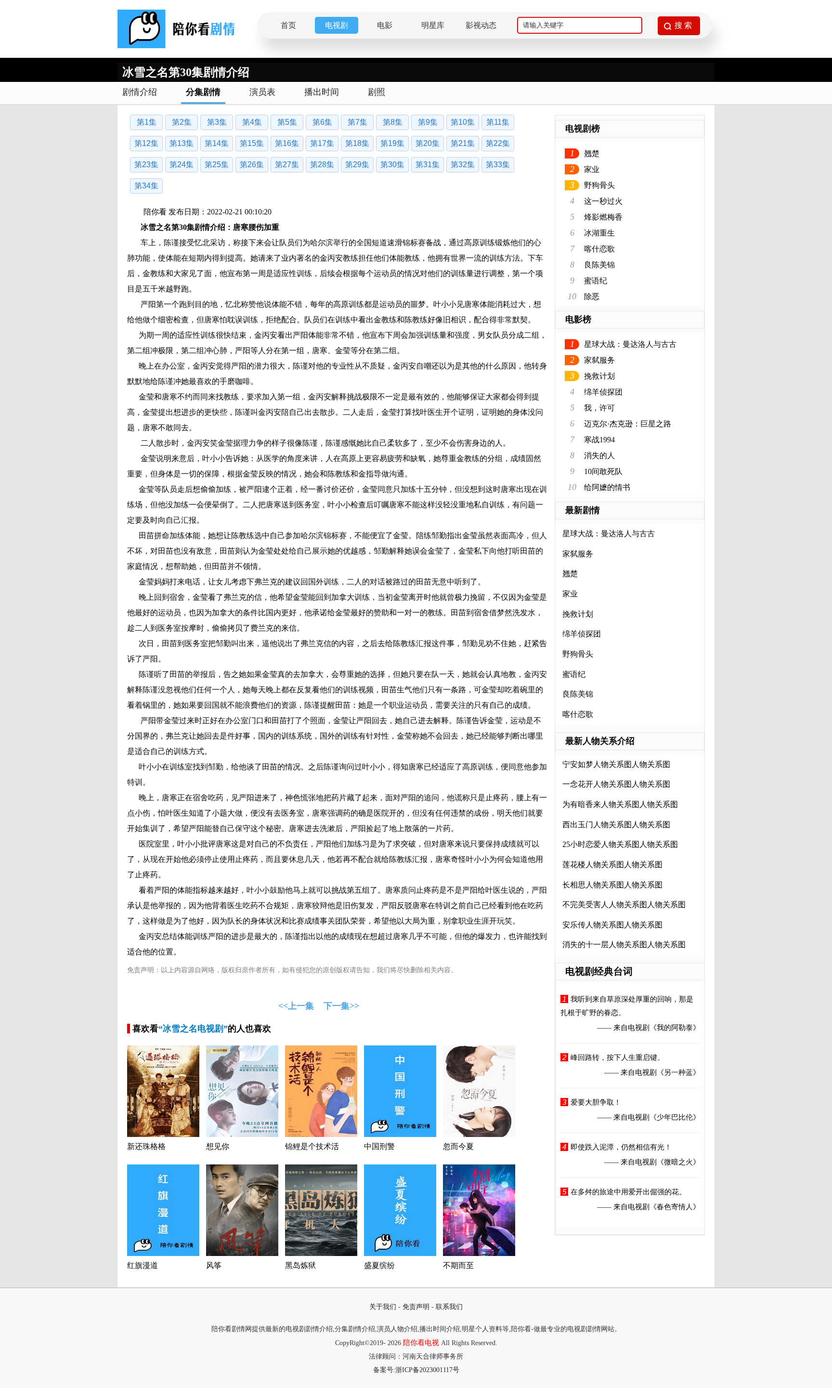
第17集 (322, 143)
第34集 (146, 186)
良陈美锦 (599, 265)
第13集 (181, 143)
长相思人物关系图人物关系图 (612, 885)
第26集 (252, 164)
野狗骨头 (599, 185)
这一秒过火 (603, 201)
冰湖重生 (599, 233)
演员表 (262, 92)
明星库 (432, 25)
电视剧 (336, 25)
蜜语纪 (595, 281)
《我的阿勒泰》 (675, 1027)
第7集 (357, 122)
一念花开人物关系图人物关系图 (616, 784)
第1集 (146, 122)
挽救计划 (599, 376)
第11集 (497, 122)
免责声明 (416, 1306)
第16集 (287, 143)
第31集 (428, 164)
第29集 (357, 164)
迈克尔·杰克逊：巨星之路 (627, 424)
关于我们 (382, 1306)
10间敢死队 (603, 471)
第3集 (217, 122)
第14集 (217, 143)
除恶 (591, 296)
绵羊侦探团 (603, 392)
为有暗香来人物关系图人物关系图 (620, 804)
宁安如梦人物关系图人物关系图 (616, 764)
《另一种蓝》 (678, 1072)
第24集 (181, 164)
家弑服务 (599, 360)
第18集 (357, 143)
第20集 (428, 143)
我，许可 (599, 408)
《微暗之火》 (678, 1162)
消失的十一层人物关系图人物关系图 (624, 944)
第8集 (393, 122)
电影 (384, 25)
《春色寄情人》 (675, 1207)
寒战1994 (599, 440)
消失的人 (599, 455)
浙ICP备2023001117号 (427, 1370)
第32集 (463, 164)
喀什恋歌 (599, 249)
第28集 (322, 164)
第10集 (463, 122)
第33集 (498, 164)
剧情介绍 (139, 92)
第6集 (322, 122)
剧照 (376, 92)
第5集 (287, 122)
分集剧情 (203, 92)
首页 (288, 25)
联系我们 (449, 1306)
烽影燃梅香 (603, 217)
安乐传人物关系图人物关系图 (612, 925)
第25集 (217, 164)
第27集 (287, 164)
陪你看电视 (421, 1343)
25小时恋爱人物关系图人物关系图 (620, 844)
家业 (591, 169)
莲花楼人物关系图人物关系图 (612, 864)
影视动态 (481, 25)
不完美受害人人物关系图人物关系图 (624, 904)
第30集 (392, 164)
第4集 (252, 122)
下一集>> (341, 1006)
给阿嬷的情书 (607, 487)
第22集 (498, 143)
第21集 (463, 143)
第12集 (146, 143)
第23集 (146, 164)
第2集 (182, 122)
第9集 (428, 122)
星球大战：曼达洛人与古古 (630, 344)
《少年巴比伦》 (675, 1117)
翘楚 (591, 153)
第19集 (392, 143)
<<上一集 (296, 1006)
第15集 (252, 143)
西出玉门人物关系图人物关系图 (616, 824)
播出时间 (321, 92)
